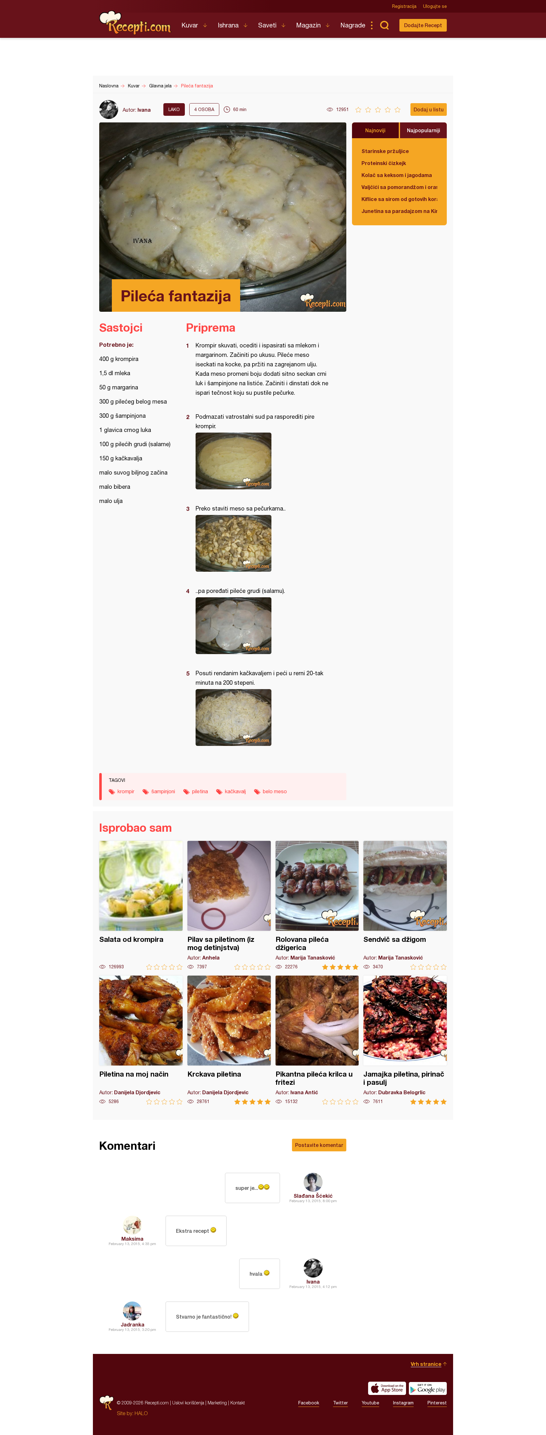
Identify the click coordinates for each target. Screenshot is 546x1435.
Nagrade (352, 25)
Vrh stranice (426, 1364)
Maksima (132, 1239)
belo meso (275, 791)
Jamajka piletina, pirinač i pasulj (405, 1040)
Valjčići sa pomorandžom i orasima (399, 187)
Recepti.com (135, 22)
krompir (126, 791)
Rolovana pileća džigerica (317, 905)
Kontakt (237, 1402)
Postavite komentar (319, 1145)
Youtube (370, 1402)
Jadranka (132, 1324)
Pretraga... (384, 25)
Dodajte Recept (423, 25)
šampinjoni (163, 791)
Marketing (217, 1402)
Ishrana (228, 25)
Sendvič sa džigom (405, 905)
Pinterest (437, 1402)
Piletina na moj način (141, 1040)
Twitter (340, 1402)
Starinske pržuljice (385, 151)
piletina (200, 791)
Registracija (404, 6)
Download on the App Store (387, 1388)
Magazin (308, 25)
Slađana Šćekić (313, 1196)
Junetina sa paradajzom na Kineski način (399, 211)
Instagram (403, 1402)
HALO (141, 1413)
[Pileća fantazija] (263, 461)
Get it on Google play (428, 1388)
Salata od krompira (141, 905)
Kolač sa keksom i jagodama (396, 175)
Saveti (267, 25)
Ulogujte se (435, 6)
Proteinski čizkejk (383, 163)
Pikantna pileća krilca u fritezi (317, 1040)
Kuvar (189, 25)
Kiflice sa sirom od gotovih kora (399, 199)
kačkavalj (235, 791)
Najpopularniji (423, 130)
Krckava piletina (229, 1040)
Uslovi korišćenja (188, 1402)
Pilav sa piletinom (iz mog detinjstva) (229, 905)
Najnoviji (375, 130)
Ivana (144, 110)
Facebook (308, 1402)
